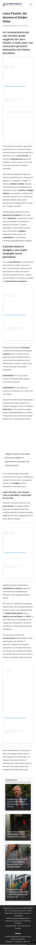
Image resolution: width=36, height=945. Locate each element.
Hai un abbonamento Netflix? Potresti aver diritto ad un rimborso (16, 834)
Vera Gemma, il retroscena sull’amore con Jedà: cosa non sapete (18, 391)
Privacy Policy (18, 941)
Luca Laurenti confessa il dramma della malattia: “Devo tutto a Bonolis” (16, 379)
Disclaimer (27, 941)
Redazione (9, 941)
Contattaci (18, 928)
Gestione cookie (31, 943)
